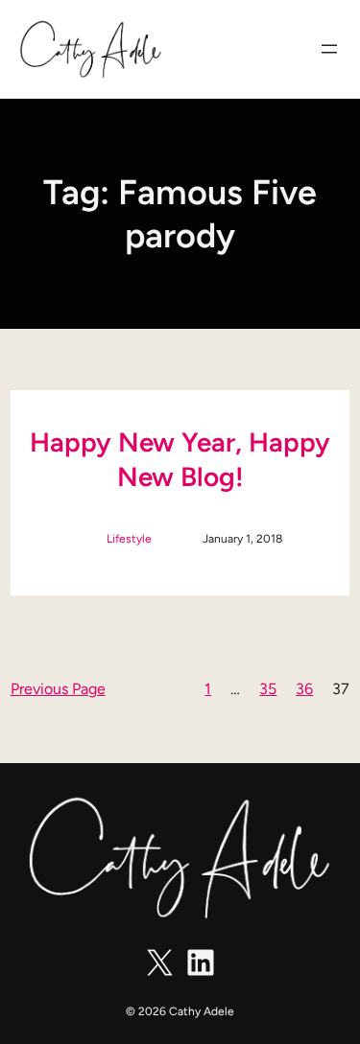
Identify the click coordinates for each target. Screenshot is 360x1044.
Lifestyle (129, 538)
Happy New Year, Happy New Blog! (180, 459)
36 (304, 689)
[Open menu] (329, 48)
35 (267, 689)
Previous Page (58, 689)
